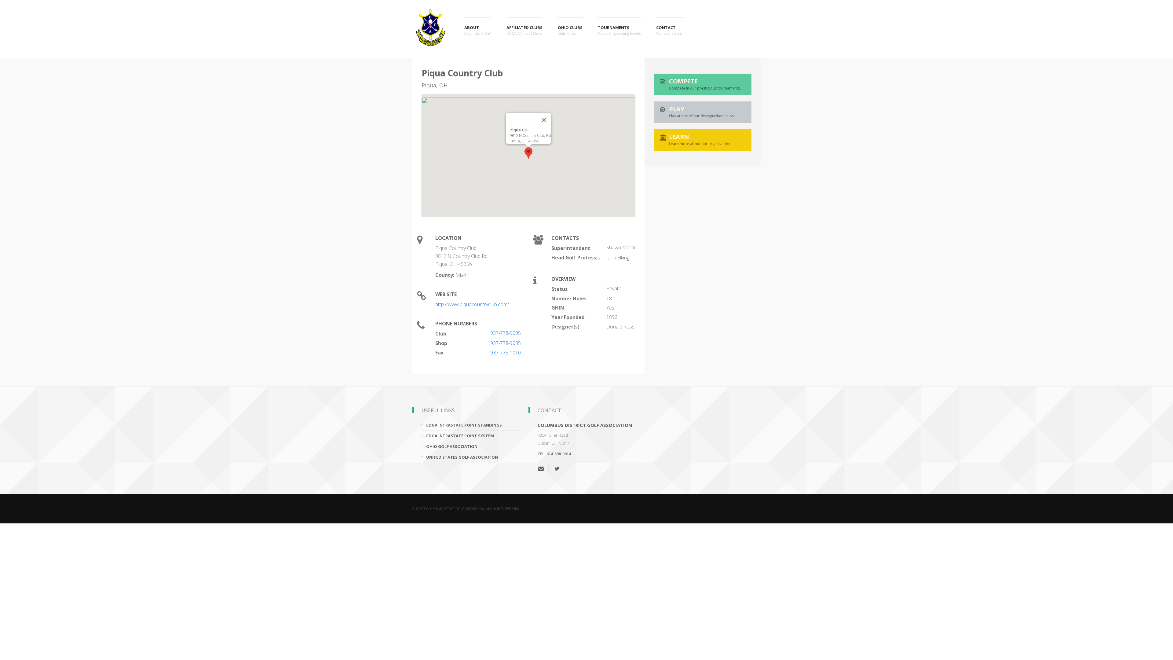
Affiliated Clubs (524, 30)
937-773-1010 (505, 352)
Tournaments (619, 30)
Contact (670, 30)
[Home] (430, 22)
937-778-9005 (505, 333)
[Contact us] (543, 468)
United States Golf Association (462, 457)
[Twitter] (557, 468)
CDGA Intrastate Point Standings (464, 425)
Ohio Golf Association (451, 446)
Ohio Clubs (570, 30)
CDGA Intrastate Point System (460, 435)
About (477, 30)
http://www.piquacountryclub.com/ (472, 304)
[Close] (543, 120)
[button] (528, 153)
